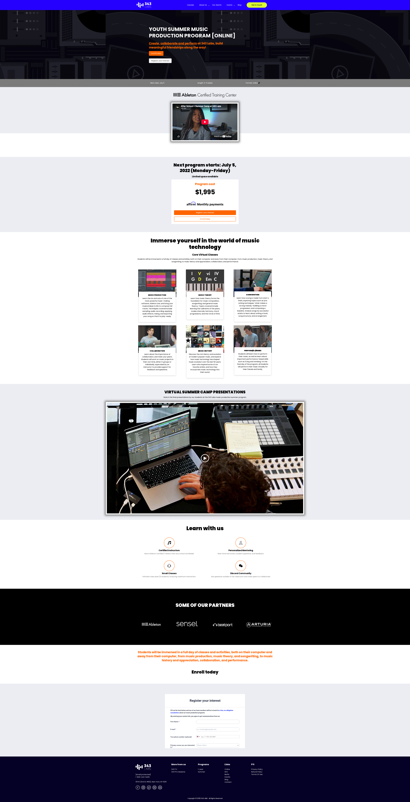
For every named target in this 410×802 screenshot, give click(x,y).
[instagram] (143, 788)
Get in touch (256, 5)
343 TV (174, 769)
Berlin (227, 774)
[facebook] (138, 788)
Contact (228, 782)
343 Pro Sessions (178, 772)
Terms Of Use (257, 774)
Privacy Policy (257, 769)
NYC (226, 772)
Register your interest (160, 60)
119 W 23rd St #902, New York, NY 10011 (151, 782)
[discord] (160, 788)
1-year (200, 769)
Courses (190, 5)
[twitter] (149, 788)
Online (227, 769)
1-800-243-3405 (143, 777)
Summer (201, 772)
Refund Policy (256, 772)
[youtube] (154, 788)
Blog (239, 5)
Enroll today (156, 53)
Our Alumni (216, 5)
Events (229, 5)
